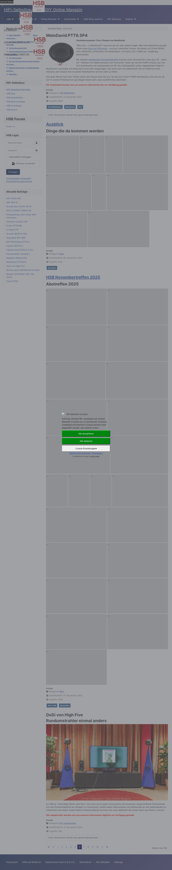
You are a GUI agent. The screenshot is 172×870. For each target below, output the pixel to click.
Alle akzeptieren (86, 433)
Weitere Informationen (79, 453)
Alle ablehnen (86, 441)
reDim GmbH (95, 456)
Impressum (97, 453)
